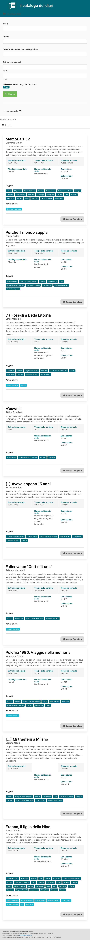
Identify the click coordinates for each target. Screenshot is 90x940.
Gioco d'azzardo (19, 886)
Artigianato (17, 191)
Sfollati (23, 385)
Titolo (5, 24)
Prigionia (29, 705)
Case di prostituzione (22, 882)
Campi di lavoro (32, 536)
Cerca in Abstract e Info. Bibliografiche (20, 49)
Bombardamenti (12, 281)
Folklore (31, 194)
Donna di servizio (53, 900)
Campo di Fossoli (26, 900)
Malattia (74, 194)
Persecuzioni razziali (61, 285)
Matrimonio (10, 198)
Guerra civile (66, 900)
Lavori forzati (77, 536)
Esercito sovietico (12, 716)
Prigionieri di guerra (13, 289)
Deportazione (52, 281)
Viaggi (48, 705)
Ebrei (61, 281)
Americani (24, 878)
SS (22, 904)
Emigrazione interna (66, 797)
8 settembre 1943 (12, 878)
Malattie (42, 457)
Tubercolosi (59, 198)
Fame (58, 882)
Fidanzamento (20, 194)
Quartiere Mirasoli (12, 904)
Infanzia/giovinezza (33, 285)
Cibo (33, 882)
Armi (40, 878)
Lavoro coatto (40, 800)
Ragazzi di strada (21, 890)
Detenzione (47, 797)
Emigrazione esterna (65, 191)
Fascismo (10, 194)
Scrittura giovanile (13, 629)
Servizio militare (46, 198)
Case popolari (40, 900)
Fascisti (74, 882)
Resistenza (39, 705)
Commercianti (50, 191)
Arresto (47, 878)
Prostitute (10, 890)
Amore (9, 191)
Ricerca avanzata (11, 111)
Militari (19, 198)
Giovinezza (19, 618)
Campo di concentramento (71, 878)
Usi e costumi (45, 374)
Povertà (20, 374)
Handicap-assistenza (14, 209)
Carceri (42, 281)
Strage (24, 540)
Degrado (41, 882)
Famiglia (77, 191)
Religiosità (35, 198)
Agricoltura (10, 371)
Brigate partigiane (12, 900)
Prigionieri (52, 457)
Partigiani (62, 886)
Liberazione (39, 886)
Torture (62, 890)
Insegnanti (50, 194)
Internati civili (47, 285)
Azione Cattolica (29, 191)
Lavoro (59, 194)
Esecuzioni (50, 882)
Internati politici (65, 536)
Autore (6, 36)
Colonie (40, 191)
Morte (26, 198)
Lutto (66, 194)
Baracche (56, 878)
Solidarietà (44, 890)
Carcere (9, 882)
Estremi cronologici (12, 62)
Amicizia (9, 618)
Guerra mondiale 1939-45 (15, 285)
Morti (54, 886)
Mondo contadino (12, 385)
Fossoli (6, 87)
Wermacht (29, 904)
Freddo (9, 886)
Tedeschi (54, 890)
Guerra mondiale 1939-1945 (28, 457)
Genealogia (40, 194)
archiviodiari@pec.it (25, 935)
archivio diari (14, 14)
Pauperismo (10, 374)
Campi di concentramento (28, 281)
